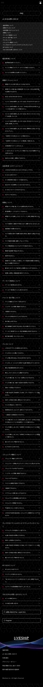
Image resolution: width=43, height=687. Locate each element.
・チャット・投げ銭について (9, 37)
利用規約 (5, 658)
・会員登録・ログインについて (10, 30)
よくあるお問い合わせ (9, 654)
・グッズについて (7, 40)
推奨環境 (5, 650)
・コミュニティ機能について (10, 42)
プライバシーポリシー (9, 662)
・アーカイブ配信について (9, 35)
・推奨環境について (7, 25)
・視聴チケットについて (8, 28)
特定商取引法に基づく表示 (11, 666)
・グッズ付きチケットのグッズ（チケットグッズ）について (17, 45)
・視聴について (6, 33)
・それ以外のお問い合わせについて (12, 49)
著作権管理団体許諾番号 (10, 669)
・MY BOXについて (7, 47)
